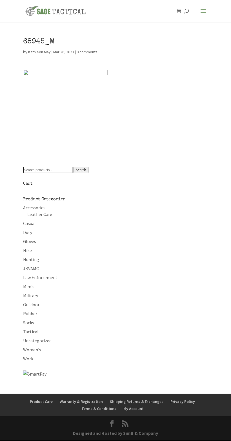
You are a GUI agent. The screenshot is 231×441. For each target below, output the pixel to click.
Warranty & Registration (81, 401)
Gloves (29, 241)
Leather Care (39, 214)
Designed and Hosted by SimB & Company (115, 433)
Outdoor (31, 304)
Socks (28, 322)
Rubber (30, 313)
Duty (27, 232)
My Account (133, 408)
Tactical (31, 331)
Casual (29, 223)
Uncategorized (37, 340)
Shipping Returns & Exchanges (136, 401)
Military (30, 295)
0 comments (87, 51)
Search (81, 169)
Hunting (31, 259)
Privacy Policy (182, 401)
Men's (28, 286)
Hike (27, 250)
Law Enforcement (40, 277)
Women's (32, 349)
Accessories (34, 207)
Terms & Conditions (98, 408)
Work (28, 358)
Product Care (41, 401)
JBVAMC (31, 268)
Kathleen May (39, 51)
